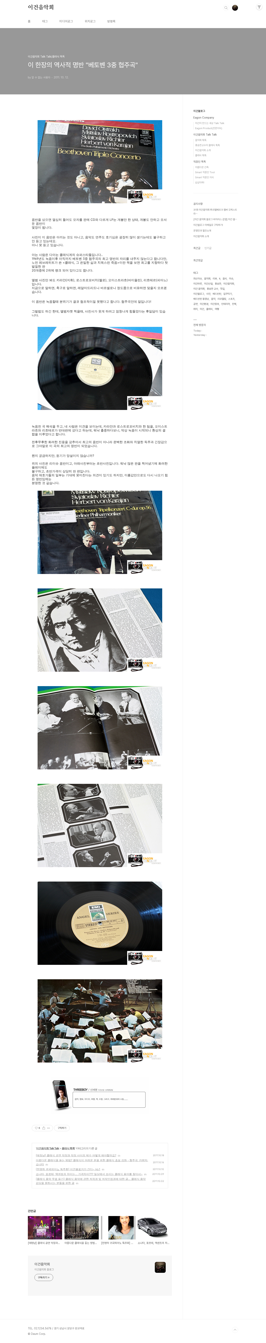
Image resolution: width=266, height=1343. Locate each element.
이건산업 (208, 283)
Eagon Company (203, 117)
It (219, 278)
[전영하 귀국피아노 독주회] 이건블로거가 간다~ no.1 (68, 1169)
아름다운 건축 (202, 167)
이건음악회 (41, 7)
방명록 (111, 21)
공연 (195, 303)
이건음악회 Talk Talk (47, 1148)
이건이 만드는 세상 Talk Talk (209, 123)
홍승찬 (218, 283)
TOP (235, 1330)
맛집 (222, 288)
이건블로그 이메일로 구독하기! (208, 225)
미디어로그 (66, 21)
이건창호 (215, 303)
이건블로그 (199, 111)
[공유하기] (43, 1128)
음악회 (207, 278)
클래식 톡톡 (68, 1148)
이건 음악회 (199, 288)
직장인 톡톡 (199, 161)
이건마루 (197, 283)
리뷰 (215, 278)
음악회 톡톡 (200, 140)
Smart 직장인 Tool (205, 172)
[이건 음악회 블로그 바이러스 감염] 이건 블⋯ (215, 219)
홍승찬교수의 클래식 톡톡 (207, 145)
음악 (213, 298)
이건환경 (204, 303)
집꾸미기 (227, 293)
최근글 (196, 248)
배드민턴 (217, 293)
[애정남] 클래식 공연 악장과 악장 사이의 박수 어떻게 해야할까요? (76, 1155)
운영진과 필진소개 (202, 230)
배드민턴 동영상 (201, 298)
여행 (217, 309)
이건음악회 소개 (203, 150)
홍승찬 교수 (212, 288)
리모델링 (222, 298)
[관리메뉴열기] (259, 7)
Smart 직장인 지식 (204, 177)
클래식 (209, 309)
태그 (45, 21)
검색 (226, 8)
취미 (195, 309)
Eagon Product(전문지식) (208, 128)
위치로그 (90, 21)
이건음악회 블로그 (44, 1269)
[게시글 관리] (48, 1128)
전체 (234, 303)
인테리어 (225, 303)
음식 (225, 278)
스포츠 (231, 298)
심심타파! (199, 182)
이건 (202, 309)
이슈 (231, 278)
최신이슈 (197, 278)
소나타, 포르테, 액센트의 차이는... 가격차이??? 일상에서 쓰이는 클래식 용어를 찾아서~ (89, 1174)
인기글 (207, 248)
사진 (208, 293)
